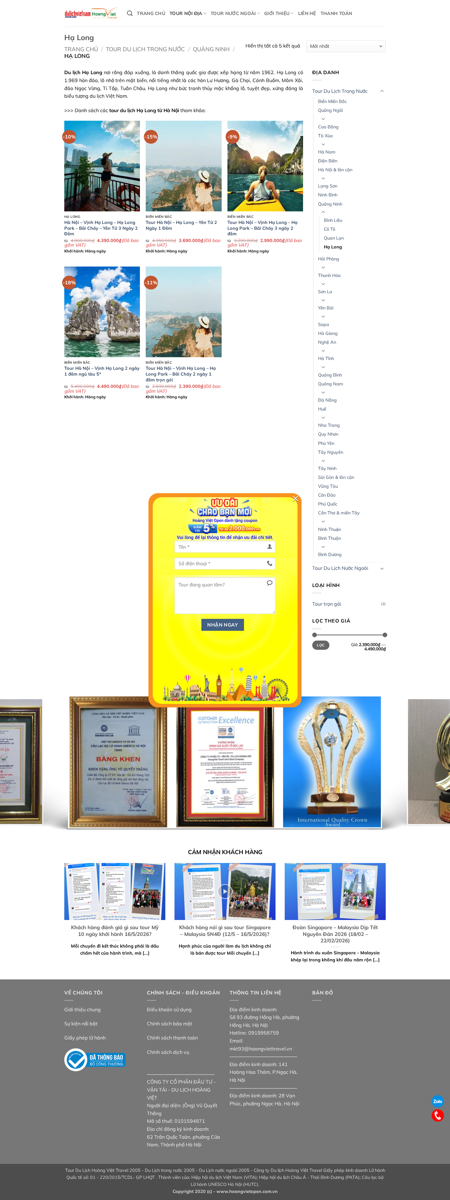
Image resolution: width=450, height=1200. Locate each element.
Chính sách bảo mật (169, 1023)
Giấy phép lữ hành (85, 1038)
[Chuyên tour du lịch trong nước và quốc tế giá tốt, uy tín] (91, 13)
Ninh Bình (327, 195)
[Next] (433, 762)
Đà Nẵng (327, 400)
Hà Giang (328, 333)
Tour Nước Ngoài (233, 13)
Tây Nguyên (330, 452)
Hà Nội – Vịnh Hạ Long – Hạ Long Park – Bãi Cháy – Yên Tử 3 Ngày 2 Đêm (101, 228)
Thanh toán (336, 13)
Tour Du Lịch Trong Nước (145, 49)
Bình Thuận (329, 538)
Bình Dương (330, 554)
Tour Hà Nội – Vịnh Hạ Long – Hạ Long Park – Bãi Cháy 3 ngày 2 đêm (262, 228)
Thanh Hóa (329, 275)
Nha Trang (329, 425)
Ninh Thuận (329, 529)
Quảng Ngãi (330, 110)
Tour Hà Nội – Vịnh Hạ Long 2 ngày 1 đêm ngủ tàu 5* (102, 371)
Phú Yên (326, 443)
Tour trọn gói (326, 604)
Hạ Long (333, 247)
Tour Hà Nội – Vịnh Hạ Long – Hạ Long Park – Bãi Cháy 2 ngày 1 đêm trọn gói (181, 373)
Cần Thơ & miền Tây (339, 513)
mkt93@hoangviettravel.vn (261, 1049)
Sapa (323, 324)
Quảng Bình (330, 375)
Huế (322, 409)
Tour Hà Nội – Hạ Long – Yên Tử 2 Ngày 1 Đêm (181, 225)
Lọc (320, 645)
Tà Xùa (325, 135)
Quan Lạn (334, 238)
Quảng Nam (330, 384)
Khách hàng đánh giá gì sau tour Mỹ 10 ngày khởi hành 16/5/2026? (115, 930)
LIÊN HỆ (307, 13)
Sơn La (325, 291)
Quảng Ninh (211, 49)
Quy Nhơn (328, 434)
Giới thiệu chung (82, 1009)
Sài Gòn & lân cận (336, 477)
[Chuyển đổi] (382, 91)
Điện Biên (327, 161)
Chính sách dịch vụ (168, 1052)
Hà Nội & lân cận (335, 169)
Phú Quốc (327, 504)
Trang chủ (151, 13)
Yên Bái (325, 308)
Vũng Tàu (328, 486)
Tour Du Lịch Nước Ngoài (340, 568)
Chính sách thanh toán (172, 1038)
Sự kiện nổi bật (81, 1023)
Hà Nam (327, 152)
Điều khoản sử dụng (169, 1009)
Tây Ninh (327, 468)
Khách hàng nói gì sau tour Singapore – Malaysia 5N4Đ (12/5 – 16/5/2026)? (225, 930)
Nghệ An (327, 342)
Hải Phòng (328, 259)
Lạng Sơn (327, 186)
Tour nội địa (186, 13)
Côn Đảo (327, 495)
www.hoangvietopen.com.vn (247, 1191)
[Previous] (16, 762)
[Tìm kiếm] (130, 13)
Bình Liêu (333, 220)
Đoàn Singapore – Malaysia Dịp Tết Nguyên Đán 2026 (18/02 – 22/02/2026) (335, 934)
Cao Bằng (328, 127)
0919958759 (263, 1033)
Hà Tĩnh (326, 358)
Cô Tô (329, 229)
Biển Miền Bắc (332, 101)
